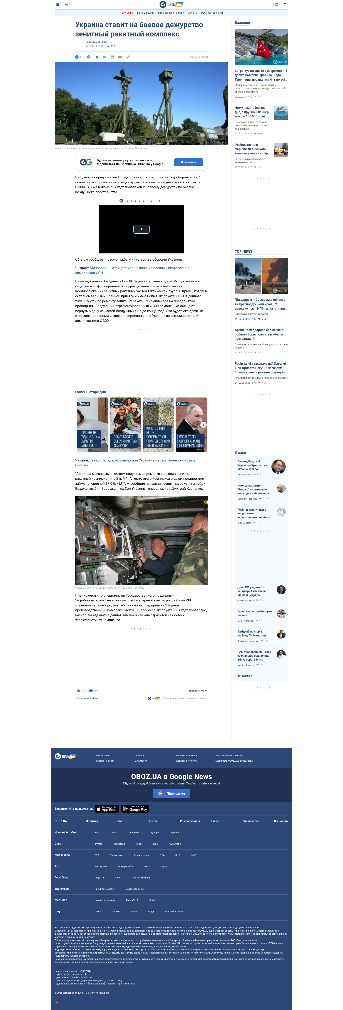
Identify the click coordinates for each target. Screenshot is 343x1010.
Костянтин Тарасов (247, 499)
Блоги (215, 821)
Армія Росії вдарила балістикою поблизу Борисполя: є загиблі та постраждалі (259, 334)
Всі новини (281, 821)
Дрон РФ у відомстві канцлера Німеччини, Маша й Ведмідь (251, 591)
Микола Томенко (245, 665)
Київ (97, 832)
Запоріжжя (134, 832)
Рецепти (99, 877)
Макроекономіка (134, 889)
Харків (113, 832)
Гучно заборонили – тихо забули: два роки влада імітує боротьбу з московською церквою (254, 656)
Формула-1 (175, 844)
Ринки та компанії (105, 889)
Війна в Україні (145, 12)
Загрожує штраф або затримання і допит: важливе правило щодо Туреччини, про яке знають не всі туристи (261, 75)
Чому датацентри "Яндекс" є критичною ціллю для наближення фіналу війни (253, 489)
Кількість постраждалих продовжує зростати (261, 377)
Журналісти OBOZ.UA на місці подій (234, 760)
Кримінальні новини (96, 42)
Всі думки (243, 675)
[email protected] (96, 983)
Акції (147, 866)
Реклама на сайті (104, 760)
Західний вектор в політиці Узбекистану (251, 633)
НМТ (193, 855)
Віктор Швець (244, 474)
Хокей (139, 844)
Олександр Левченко (248, 641)
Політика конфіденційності (229, 755)
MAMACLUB (132, 900)
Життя (153, 821)
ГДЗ (97, 855)
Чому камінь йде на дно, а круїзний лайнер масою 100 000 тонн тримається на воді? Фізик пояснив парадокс (252, 112)
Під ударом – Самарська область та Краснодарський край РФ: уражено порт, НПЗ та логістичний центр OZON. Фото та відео (261, 304)
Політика (92, 821)
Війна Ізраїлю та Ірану (171, 12)
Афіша (98, 911)
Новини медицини (105, 900)
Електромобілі (125, 866)
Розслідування (190, 821)
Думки (240, 453)
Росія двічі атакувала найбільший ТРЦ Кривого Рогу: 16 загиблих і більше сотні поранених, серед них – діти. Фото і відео (261, 368)
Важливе (242, 22)
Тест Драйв (101, 866)
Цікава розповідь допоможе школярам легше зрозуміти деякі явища (251, 125)
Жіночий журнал (174, 911)
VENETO (192, 12)
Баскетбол (119, 844)
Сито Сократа (244, 523)
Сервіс (163, 866)
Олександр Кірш (245, 600)
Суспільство (251, 821)
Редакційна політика (87, 698)
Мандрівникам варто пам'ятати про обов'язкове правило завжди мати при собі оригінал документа (260, 88)
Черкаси (174, 832)
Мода (151, 911)
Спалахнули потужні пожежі (251, 314)
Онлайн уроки (141, 855)
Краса (134, 911)
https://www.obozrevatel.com (172, 927)
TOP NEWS (243, 251)
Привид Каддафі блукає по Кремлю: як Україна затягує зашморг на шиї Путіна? (252, 465)
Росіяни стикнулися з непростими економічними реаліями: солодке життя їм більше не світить (254, 513)
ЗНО (177, 855)
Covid (152, 900)
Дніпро (155, 832)
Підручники (116, 855)
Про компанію (102, 755)
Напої (118, 877)
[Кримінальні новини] (154, 699)
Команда (140, 755)
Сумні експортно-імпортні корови (254, 613)
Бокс (155, 844)
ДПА (162, 855)
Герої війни (126, 12)
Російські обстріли (212, 12)
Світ (120, 821)
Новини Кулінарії (141, 877)
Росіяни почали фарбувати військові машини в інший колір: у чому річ (253, 149)
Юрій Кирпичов (245, 621)
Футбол (99, 844)
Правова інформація (186, 755)
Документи (141, 760)
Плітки (116, 911)
